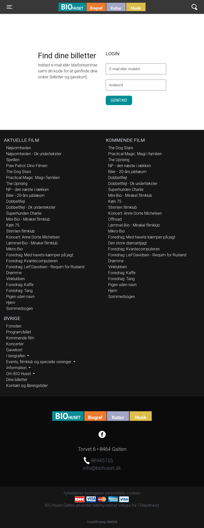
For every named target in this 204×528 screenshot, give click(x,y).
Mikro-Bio (14, 249)
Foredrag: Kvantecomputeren (32, 261)
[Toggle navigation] (194, 7)
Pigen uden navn (20, 296)
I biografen (16, 355)
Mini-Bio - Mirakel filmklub (28, 219)
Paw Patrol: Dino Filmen (26, 165)
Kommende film (20, 338)
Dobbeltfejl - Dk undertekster (30, 207)
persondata (115, 493)
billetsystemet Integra (112, 505)
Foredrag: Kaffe (20, 284)
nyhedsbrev (74, 493)
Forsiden (13, 326)
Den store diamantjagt (127, 243)
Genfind (119, 100)
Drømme (14, 272)
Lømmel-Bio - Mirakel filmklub (32, 243)
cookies (133, 493)
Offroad (115, 219)
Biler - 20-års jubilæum (25, 195)
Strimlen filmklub (20, 231)
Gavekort (14, 350)
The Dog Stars (18, 171)
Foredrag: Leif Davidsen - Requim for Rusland (45, 266)
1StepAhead (148, 505)
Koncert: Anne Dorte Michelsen (33, 237)
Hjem (10, 302)
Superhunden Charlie (24, 213)
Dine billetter (16, 379)
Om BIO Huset (19, 373)
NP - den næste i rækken (27, 189)
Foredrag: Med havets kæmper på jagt (39, 255)
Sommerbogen (19, 308)
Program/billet (18, 332)
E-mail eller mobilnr (124, 69)
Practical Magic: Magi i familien (33, 177)
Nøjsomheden (18, 148)
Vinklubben (15, 278)
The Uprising (16, 183)
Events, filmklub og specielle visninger (39, 361)
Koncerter (15, 344)
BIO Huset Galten (79, 7)
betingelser (94, 493)
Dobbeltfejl (15, 201)
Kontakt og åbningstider (27, 385)
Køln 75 (12, 225)
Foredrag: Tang (19, 290)
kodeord (116, 85)
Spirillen (12, 159)
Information (17, 367)
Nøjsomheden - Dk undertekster (33, 153)
